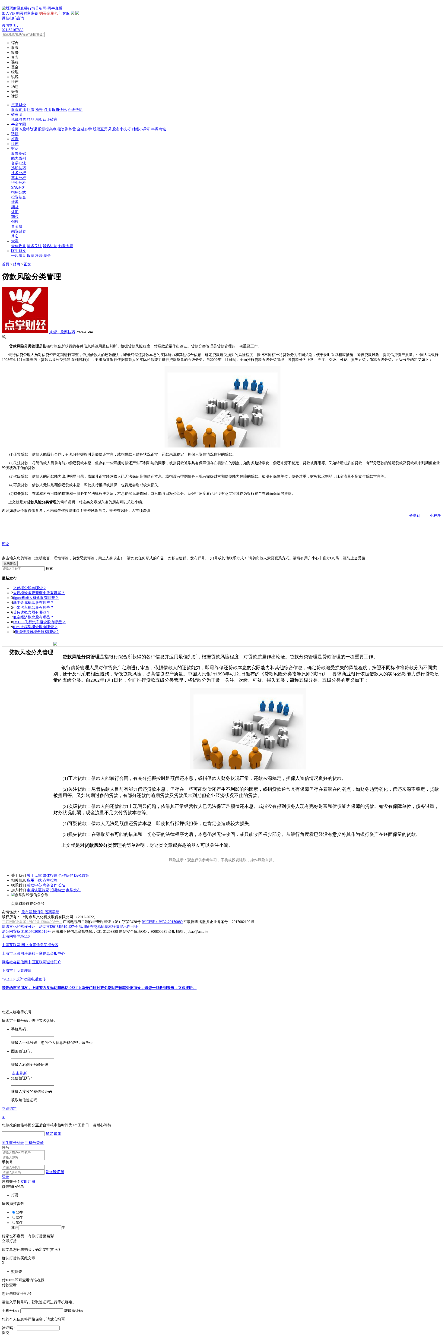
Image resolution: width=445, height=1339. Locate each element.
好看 (15, 139)
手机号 (7, 1162)
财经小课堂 (141, 129)
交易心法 (18, 163)
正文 (27, 264)
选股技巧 (18, 168)
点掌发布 (73, 890)
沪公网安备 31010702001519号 (26, 931)
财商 (15, 149)
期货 (15, 207)
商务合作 (50, 885)
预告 (39, 110)
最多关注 (34, 246)
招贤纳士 (57, 890)
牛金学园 (18, 124)
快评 (15, 144)
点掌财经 (18, 105)
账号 (5, 1148)
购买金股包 (48, 13)
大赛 (15, 241)
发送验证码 (55, 1172)
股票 (30, 256)
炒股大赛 (65, 246)
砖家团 (16, 115)
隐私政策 (81, 875)
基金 (47, 256)
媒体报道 (50, 875)
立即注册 (27, 1182)
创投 (15, 222)
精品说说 (34, 119)
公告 (62, 885)
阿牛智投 (18, 251)
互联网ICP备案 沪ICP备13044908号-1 (32, 922)
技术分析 (18, 173)
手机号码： (11, 1311)
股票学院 (51, 912)
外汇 (15, 212)
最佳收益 (18, 246)
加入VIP (8, 13)
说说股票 (18, 119)
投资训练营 (66, 129)
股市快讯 (59, 110)
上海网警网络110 (16, 936)
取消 (57, 1134)
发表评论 (10, 563)
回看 (30, 110)
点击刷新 (19, 1073)
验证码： (9, 1328)
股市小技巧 (121, 129)
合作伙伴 (65, 875)
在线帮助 (75, 110)
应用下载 (34, 880)
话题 (15, 134)
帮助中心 (34, 885)
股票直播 (18, 110)
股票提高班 (47, 129)
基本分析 (18, 178)
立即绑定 (9, 1109)
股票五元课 (102, 129)
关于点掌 (34, 875)
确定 (49, 1134)
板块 (39, 256)
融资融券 (18, 231)
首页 (15, 129)
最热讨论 (50, 246)
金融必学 (84, 129)
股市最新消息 (32, 912)
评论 (5, 544)
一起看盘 (18, 256)
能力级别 (18, 158)
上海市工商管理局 (17, 971)
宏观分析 (18, 187)
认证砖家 (50, 119)
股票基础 (18, 153)
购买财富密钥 (27, 13)
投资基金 (18, 197)
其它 (15, 236)
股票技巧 (62, 332)
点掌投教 (50, 880)
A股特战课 (28, 129)
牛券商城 (158, 129)
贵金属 (16, 226)
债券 (15, 202)
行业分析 (18, 183)
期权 (15, 217)
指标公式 (18, 192)
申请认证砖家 (38, 890)
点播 (47, 110)
